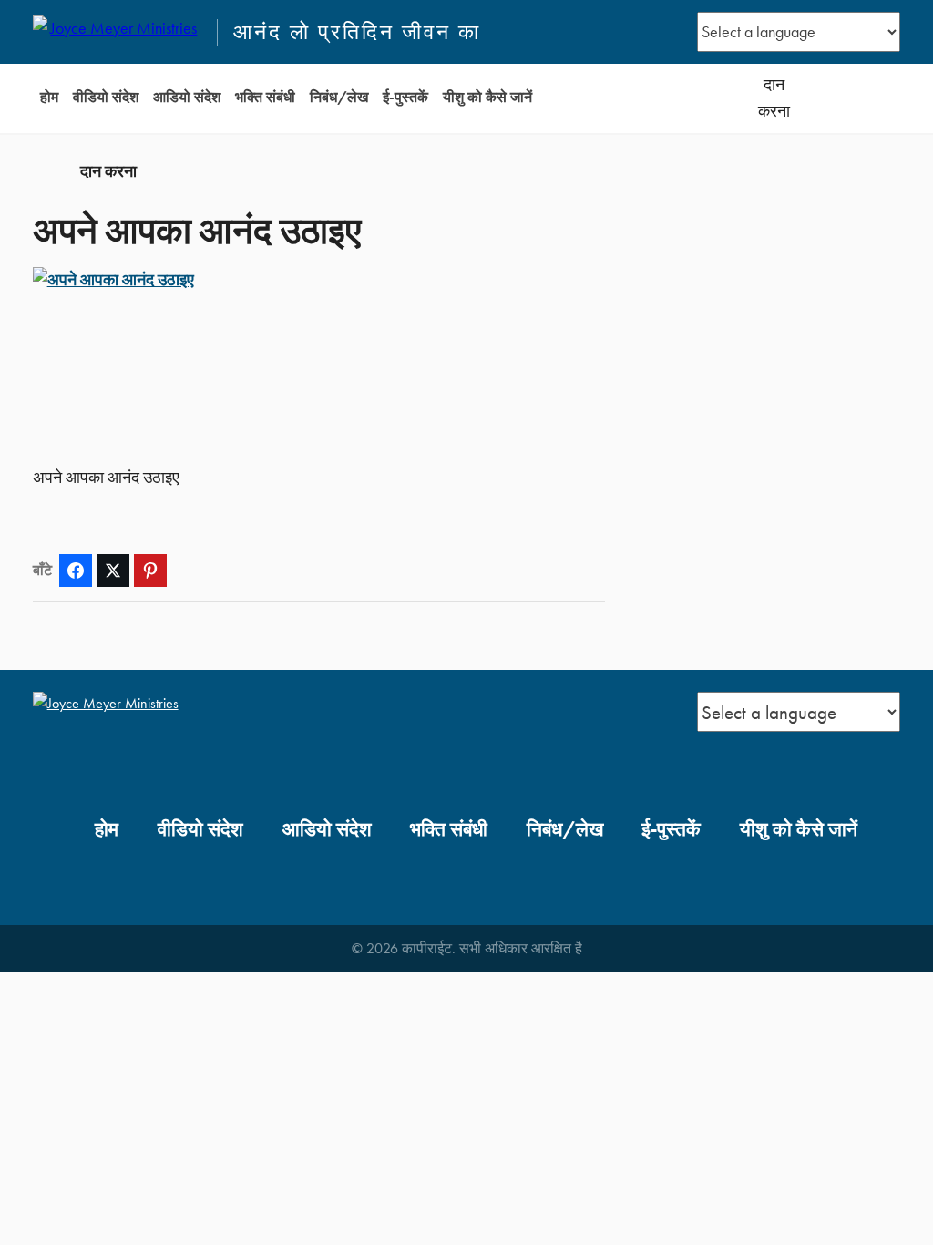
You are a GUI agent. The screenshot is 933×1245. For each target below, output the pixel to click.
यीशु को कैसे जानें (487, 97)
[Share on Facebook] (75, 570)
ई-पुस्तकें (405, 97)
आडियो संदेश (186, 97)
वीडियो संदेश (105, 97)
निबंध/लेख (339, 97)
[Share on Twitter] (113, 570)
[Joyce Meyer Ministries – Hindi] (117, 31)
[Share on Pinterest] (150, 570)
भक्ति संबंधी (265, 97)
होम (49, 97)
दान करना (774, 98)
